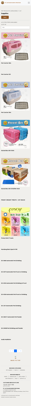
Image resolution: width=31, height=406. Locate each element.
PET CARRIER (9, 370)
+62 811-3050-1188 (8, 385)
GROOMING (22, 370)
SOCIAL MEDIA (22, 376)
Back (5, 17)
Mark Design (13, 397)
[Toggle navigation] (29, 3)
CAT (20, 11)
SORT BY (3, 24)
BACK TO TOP (15, 360)
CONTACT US (23, 378)
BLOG (16, 378)
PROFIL (5, 376)
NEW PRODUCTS (9, 378)
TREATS (16, 370)
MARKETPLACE (13, 376)
